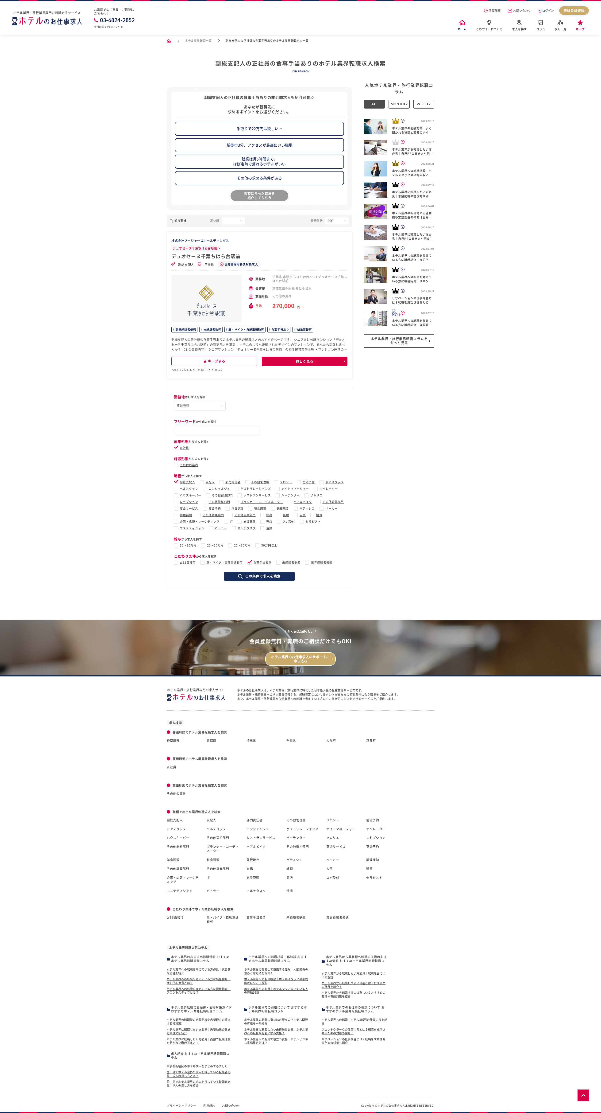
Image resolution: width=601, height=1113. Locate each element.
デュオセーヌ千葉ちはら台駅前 (195, 248)
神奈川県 (173, 740)
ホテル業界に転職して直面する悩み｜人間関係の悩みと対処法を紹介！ (276, 971)
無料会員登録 (574, 10)
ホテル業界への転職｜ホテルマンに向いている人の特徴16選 (276, 991)
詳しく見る (304, 361)
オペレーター (329, 488)
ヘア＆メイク (303, 501)
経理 (286, 515)
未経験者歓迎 (212, 329)
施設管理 (249, 521)
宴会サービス (189, 508)
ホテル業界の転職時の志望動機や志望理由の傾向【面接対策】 (199, 1021)
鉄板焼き (283, 508)
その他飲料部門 (219, 501)
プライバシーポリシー (181, 1105)
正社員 (209, 264)
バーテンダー (290, 495)
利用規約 (209, 1105)
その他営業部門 (245, 515)
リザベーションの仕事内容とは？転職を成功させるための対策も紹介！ (353, 1041)
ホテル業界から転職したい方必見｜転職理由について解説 (353, 975)
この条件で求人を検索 (263, 576)
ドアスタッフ (334, 482)
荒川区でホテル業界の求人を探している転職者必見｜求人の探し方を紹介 (199, 1083)
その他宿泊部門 (222, 495)
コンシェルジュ (219, 488)
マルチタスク (247, 528)
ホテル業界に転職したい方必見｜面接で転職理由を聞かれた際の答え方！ (199, 1041)
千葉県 (291, 740)
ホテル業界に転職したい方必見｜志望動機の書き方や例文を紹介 (199, 1031)
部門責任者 (233, 482)
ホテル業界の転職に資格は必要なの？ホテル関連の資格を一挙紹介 (276, 1021)
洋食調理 (237, 508)
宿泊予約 (309, 482)
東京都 (211, 740)
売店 (269, 521)
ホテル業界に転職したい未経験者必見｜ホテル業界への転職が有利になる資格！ (276, 1031)
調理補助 (186, 515)
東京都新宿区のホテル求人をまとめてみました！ (199, 1066)
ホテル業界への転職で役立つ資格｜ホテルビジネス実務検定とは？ (276, 1041)
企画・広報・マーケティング (199, 521)
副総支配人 (185, 264)
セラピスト (313, 521)
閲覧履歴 (495, 10)
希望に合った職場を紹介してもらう (259, 195)
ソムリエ (316, 495)
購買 (319, 515)
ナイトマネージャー (295, 488)
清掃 (269, 528)
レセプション (189, 501)
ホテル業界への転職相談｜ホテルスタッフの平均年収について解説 (276, 981)
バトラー (221, 528)
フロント (286, 482)
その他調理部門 (213, 515)
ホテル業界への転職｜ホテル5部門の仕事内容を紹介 (354, 1021)
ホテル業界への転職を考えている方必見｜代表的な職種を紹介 (199, 971)
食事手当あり (279, 329)
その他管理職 (260, 482)
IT (231, 521)
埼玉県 (251, 740)
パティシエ (307, 508)
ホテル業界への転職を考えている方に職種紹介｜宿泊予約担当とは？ (199, 981)
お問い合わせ (522, 10)
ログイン (548, 10)
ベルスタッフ (189, 488)
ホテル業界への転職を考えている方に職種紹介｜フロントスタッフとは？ (199, 991)
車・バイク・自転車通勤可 (246, 329)
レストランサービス (257, 495)
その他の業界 (189, 465)
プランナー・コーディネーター (262, 501)
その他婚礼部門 (333, 501)
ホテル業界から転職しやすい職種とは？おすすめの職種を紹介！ (353, 985)
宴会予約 (215, 508)
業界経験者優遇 (185, 329)
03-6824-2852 (117, 20)
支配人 (210, 482)
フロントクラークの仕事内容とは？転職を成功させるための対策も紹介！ (353, 1031)
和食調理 (260, 508)
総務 (269, 515)
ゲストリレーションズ (256, 488)
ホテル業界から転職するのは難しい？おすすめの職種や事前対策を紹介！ (353, 994)
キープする (216, 361)
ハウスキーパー (190, 495)
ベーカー (331, 508)
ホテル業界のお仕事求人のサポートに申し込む (300, 659)
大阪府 (331, 740)
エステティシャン (192, 528)
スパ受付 (289, 521)
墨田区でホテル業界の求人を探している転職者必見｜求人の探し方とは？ (199, 1074)
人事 (303, 515)
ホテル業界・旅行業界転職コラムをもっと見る (399, 340)
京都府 (371, 740)
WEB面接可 (304, 329)
